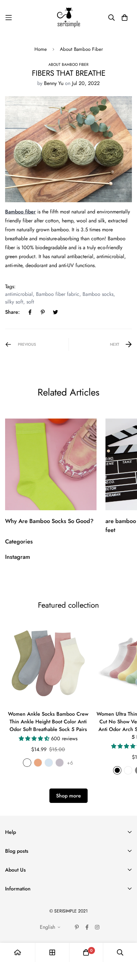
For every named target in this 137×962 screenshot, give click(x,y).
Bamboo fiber (20, 211)
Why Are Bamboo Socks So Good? (49, 521)
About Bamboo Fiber (81, 49)
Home (40, 49)
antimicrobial (19, 294)
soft (30, 301)
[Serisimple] (68, 17)
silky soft (14, 301)
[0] (86, 952)
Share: (12, 312)
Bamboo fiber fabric (57, 294)
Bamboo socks (98, 294)
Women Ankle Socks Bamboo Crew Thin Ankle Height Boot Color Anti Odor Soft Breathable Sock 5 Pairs (48, 721)
